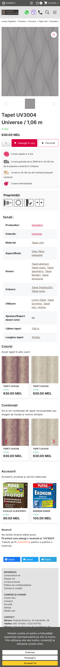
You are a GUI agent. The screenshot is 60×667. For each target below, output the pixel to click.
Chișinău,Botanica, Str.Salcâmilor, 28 (31, 620)
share (10, 559)
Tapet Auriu (38, 291)
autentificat (23, 542)
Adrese (7, 607)
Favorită (8, 604)
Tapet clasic (39, 267)
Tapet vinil (38, 242)
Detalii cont (9, 610)
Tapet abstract (40, 263)
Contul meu (9, 597)
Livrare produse (12, 581)
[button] (30, 104)
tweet (29, 559)
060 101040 (19, 623)
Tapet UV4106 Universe (11, 387)
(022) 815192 (34, 623)
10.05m (36, 337)
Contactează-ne (12, 575)
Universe (37, 233)
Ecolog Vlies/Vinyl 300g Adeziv (14, 512)
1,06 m (35, 328)
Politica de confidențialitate (17, 585)
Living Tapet (39, 299)
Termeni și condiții (13, 588)
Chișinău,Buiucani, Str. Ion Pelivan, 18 (31, 626)
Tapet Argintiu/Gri (42, 287)
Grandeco (37, 225)
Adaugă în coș (26, 143)
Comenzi (8, 601)
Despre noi (9, 578)
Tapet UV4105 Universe (41, 387)
